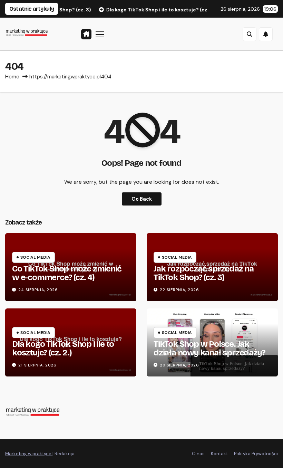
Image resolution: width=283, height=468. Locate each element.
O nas (198, 454)
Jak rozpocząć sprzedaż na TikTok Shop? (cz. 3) (204, 273)
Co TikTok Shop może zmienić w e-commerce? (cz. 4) (66, 273)
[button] (249, 34)
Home (12, 76)
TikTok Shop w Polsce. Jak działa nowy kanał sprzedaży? (209, 348)
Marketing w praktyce (28, 454)
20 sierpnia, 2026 (179, 365)
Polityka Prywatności (256, 454)
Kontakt (219, 454)
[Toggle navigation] (99, 34)
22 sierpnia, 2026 (179, 289)
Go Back (141, 199)
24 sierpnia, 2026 (38, 289)
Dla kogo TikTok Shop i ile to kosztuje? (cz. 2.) (63, 348)
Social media (35, 257)
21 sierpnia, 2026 (37, 365)
